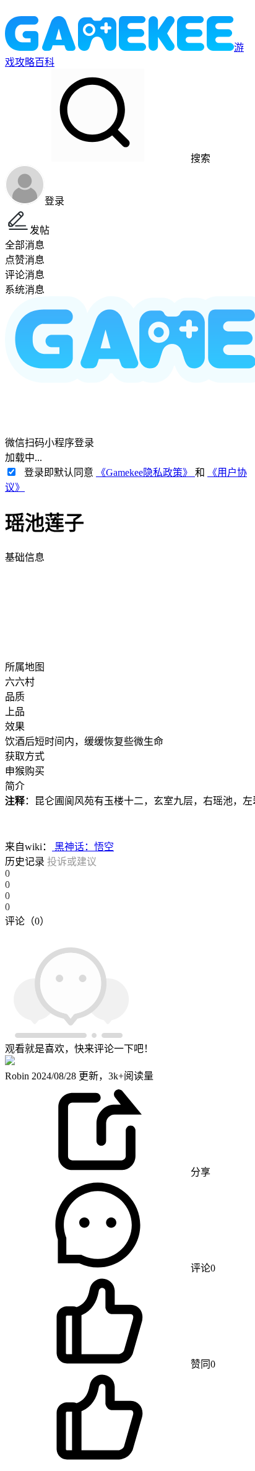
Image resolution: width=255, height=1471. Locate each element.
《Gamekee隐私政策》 (145, 472)
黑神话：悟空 (83, 846)
